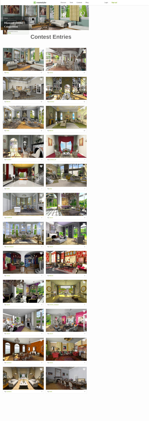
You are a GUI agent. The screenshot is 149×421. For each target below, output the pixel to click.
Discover (63, 2)
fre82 (7, 130)
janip (50, 188)
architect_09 (52, 159)
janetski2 (51, 101)
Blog (87, 2)
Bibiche (8, 101)
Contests (79, 2)
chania (51, 72)
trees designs (10, 246)
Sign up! (114, 2)
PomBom (8, 159)
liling (9, 33)
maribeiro (8, 362)
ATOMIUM (9, 217)
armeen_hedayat (54, 304)
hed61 (8, 188)
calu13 (51, 217)
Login (106, 2)
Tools (71, 2)
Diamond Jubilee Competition (13, 24)
